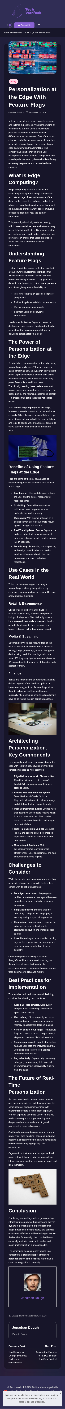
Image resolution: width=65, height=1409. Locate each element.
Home (6, 32)
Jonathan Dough (25, 1327)
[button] (24, 25)
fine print (11, 1398)
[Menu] (40, 25)
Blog (13, 81)
